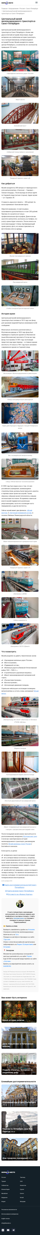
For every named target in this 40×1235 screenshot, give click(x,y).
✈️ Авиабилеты (9, 1223)
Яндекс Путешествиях (25, 944)
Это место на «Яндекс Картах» (20, 894)
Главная (4, 9)
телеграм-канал (18, 918)
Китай (22, 1197)
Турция (3, 1181)
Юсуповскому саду (30, 836)
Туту (17, 934)
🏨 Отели (7, 1218)
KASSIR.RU (7, 966)
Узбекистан (4, 1185)
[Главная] (6, 3)
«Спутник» (7, 961)
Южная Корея (5, 1189)
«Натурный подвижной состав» (20, 513)
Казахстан (23, 1185)
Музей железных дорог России (19, 844)
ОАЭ (21, 1181)
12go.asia (6, 939)
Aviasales (31, 929)
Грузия (22, 1189)
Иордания (4, 1197)
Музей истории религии (13, 1020)
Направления (13, 9)
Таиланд (22, 1177)
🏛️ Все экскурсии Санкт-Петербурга (16, 1212)
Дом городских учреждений (15, 1158)
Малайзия (4, 1193)
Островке (6, 947)
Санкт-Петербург (32, 9)
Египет (22, 1193)
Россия (22, 9)
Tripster (29, 956)
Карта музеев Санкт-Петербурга (20, 891)
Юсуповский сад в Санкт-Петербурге (19, 1102)
